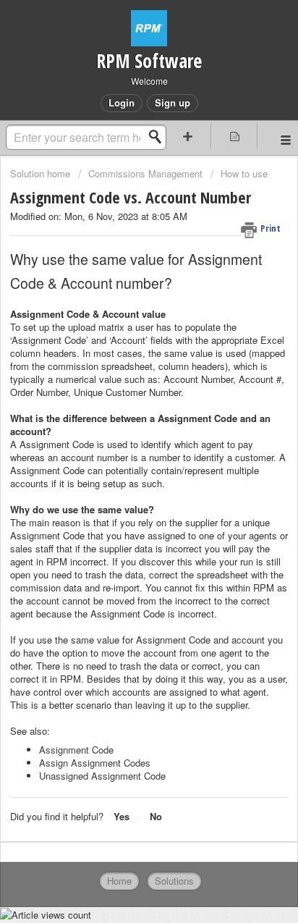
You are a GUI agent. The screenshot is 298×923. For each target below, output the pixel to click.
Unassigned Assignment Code (102, 776)
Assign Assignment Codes (94, 763)
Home (119, 881)
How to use (244, 173)
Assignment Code (76, 749)
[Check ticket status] (234, 135)
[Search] (159, 137)
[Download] (122, 454)
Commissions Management (145, 173)
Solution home (41, 173)
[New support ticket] (188, 135)
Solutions (174, 881)
